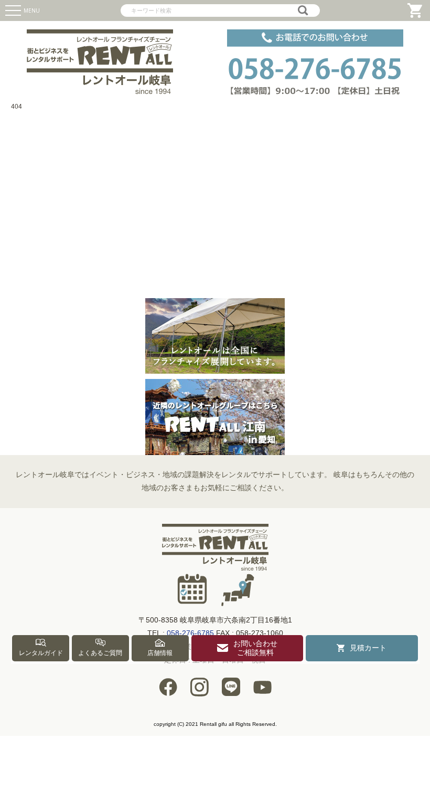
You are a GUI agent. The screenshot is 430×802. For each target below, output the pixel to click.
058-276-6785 (190, 633)
